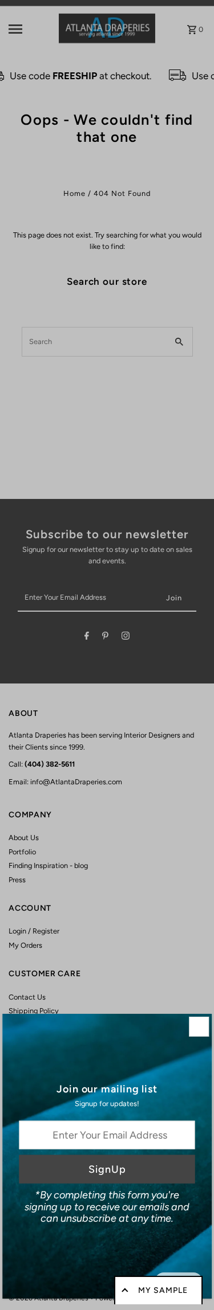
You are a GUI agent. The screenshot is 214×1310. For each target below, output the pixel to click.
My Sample (163, 1290)
